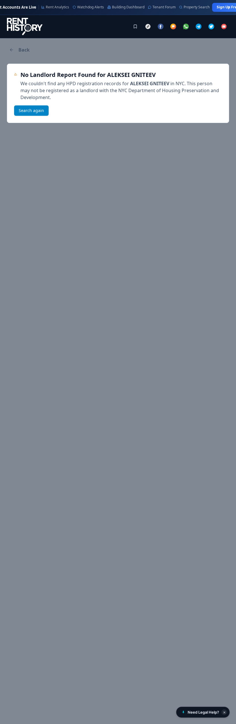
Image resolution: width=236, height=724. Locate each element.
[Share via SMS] (173, 26)
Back (24, 50)
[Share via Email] (224, 26)
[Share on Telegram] (198, 26)
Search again (31, 110)
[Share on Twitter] (211, 26)
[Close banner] (229, 7)
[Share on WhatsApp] (186, 26)
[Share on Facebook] (160, 26)
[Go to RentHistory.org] (25, 26)
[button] (203, 712)
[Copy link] (148, 26)
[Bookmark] (135, 26)
